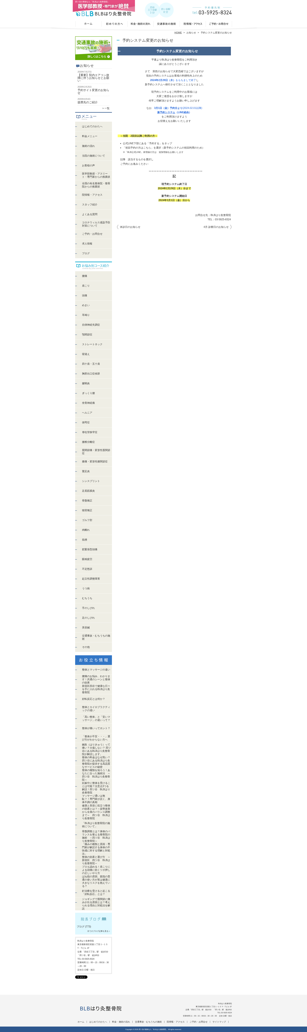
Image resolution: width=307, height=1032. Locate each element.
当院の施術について (93, 155)
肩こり (86, 285)
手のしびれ (88, 608)
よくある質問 (89, 214)
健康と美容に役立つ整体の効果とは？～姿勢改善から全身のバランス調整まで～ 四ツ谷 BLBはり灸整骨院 (96, 812)
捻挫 (84, 539)
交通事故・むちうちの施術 (167, 25)
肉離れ (86, 529)
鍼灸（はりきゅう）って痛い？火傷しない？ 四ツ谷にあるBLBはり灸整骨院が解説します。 (96, 749)
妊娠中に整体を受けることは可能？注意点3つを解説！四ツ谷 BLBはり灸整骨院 (96, 788)
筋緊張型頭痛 (89, 549)
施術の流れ (88, 146)
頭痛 (84, 295)
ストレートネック (92, 344)
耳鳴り (86, 315)
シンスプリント (91, 481)
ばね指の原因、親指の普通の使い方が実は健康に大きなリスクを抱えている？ (96, 881)
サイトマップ (219, 1022)
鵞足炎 (86, 471)
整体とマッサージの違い (96, 669)
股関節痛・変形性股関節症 (96, 452)
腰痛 (84, 276)
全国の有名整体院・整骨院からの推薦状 (96, 185)
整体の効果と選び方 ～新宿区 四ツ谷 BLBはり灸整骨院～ (96, 860)
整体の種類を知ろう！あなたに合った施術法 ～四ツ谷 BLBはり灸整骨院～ (96, 775)
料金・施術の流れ (140, 25)
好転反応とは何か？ (93, 699)
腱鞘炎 (86, 383)
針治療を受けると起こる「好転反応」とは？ (96, 892)
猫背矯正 (87, 510)
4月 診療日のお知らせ (216, 227)
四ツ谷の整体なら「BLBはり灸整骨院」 (153, 1029)
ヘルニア (87, 412)
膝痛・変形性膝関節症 (95, 461)
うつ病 (86, 588)
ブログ (86, 253)
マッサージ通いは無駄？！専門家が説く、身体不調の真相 (96, 799)
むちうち (87, 598)
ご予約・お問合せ (219, 25)
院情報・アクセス (193, 25)
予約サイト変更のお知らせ (93, 92)
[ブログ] (93, 923)
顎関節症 (87, 334)
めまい (86, 305)
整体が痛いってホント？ (96, 728)
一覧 (107, 108)
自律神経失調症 (91, 324)
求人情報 (87, 243)
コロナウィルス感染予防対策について (96, 224)
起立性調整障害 (91, 578)
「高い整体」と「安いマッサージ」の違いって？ (96, 718)
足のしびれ (88, 617)
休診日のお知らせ (130, 227)
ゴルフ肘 (87, 520)
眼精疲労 (87, 559)
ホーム (88, 25)
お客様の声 (88, 165)
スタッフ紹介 (89, 204)
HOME (178, 32)
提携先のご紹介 (88, 102)
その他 (86, 647)
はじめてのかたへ (114, 25)
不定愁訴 (87, 569)
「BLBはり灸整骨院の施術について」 (96, 825)
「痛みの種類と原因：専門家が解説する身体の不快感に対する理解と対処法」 (96, 849)
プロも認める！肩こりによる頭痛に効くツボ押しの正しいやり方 (96, 869)
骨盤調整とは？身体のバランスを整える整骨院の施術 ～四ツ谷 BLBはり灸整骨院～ (96, 836)
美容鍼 (86, 627)
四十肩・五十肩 (91, 363)
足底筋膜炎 (88, 490)
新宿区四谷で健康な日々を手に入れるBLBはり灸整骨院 (96, 689)
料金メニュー (89, 136)
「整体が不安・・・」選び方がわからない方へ (96, 738)
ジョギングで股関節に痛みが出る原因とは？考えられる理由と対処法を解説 (96, 904)
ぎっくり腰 (88, 393)
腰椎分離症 (88, 442)
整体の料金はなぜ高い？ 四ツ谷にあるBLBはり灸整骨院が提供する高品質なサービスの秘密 (96, 762)
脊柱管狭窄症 (89, 432)
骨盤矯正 (87, 500)
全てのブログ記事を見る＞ (98, 931)
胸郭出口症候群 (91, 373)
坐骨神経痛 (88, 403)
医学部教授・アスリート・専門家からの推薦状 (96, 175)
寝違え (86, 354)
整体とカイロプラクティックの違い (96, 709)
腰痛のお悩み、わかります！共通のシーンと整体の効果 (96, 679)
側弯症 (86, 422)
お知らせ (191, 32)
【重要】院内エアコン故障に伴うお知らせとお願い (93, 77)
